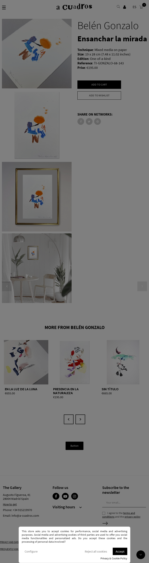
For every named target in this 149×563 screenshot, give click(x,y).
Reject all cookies (96, 551)
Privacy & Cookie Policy (113, 558)
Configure (31, 551)
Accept (120, 551)
